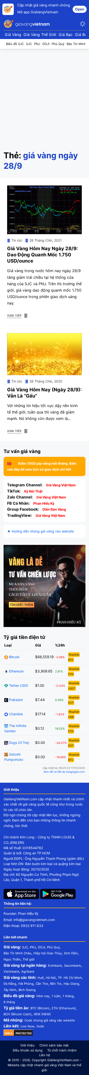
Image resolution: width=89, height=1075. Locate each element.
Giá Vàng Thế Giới (39, 34)
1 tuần (56, 996)
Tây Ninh (10, 990)
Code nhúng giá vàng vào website (49, 1020)
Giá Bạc (66, 34)
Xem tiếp (14, 315)
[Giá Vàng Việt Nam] (27, 24)
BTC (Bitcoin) (40, 1008)
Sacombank (72, 965)
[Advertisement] (44, 96)
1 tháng (68, 996)
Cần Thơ (42, 983)
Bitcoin (13, 657)
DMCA (9, 1033)
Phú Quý (53, 947)
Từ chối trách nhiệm (61, 1050)
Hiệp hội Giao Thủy (47, 953)
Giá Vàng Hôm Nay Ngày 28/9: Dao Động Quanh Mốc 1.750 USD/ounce (42, 255)
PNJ (33, 947)
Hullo (40, 1026)
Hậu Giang (71, 983)
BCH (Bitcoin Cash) (18, 1014)
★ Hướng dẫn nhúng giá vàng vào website (40, 531)
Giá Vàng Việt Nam (61, 485)
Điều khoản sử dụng (27, 1050)
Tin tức (16, 240)
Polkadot (15, 700)
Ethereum (16, 671)
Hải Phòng (25, 983)
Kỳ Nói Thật (33, 491)
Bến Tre (55, 983)
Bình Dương (27, 990)
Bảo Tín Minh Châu (17, 953)
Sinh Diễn (71, 953)
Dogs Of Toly (18, 743)
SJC (25, 947)
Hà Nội (51, 978)
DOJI (41, 947)
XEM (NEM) (42, 1014)
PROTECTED (24, 1033)
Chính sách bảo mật (54, 1045)
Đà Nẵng (10, 983)
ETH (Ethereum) (64, 1008)
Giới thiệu (27, 1045)
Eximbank (55, 965)
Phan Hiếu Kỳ (43, 503)
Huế (40, 978)
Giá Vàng (13, 34)
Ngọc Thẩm (12, 959)
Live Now (27, 1026)
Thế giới (28, 959)
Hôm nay (42, 996)
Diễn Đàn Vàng (54, 509)
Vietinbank (11, 971)
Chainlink (15, 714)
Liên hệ (44, 1055)
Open (79, 9)
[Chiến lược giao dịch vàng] (44, 585)
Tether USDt (18, 685)
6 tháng (9, 1002)
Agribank (27, 971)
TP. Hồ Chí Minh (70, 978)
